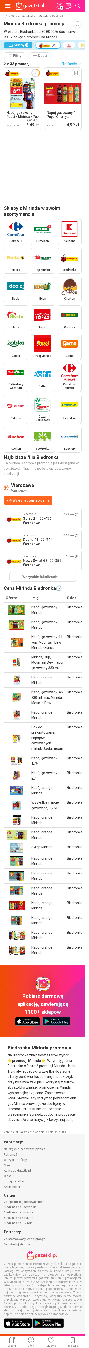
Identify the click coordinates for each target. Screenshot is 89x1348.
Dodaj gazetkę (14, 1181)
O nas (8, 1176)
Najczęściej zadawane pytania (24, 1149)
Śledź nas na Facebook (20, 1207)
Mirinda (43, 16)
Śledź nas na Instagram (20, 1212)
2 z (17, 64)
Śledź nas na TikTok (18, 1223)
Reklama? (10, 1154)
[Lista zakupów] (68, 6)
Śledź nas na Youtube (18, 1218)
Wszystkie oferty (23, 16)
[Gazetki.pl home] (31, 6)
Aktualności (12, 1187)
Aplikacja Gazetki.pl (17, 1170)
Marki (7, 1165)
